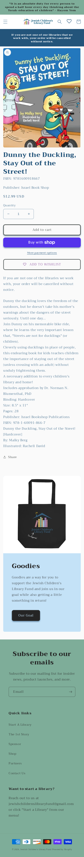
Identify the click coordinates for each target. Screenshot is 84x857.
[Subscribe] (70, 692)
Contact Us (17, 773)
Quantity (9, 205)
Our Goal (26, 615)
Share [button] (12, 457)
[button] (5, 21)
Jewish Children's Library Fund (35, 849)
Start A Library (20, 724)
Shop (12, 753)
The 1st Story (19, 734)
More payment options (42, 253)
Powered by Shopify (62, 849)
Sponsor (15, 744)
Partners (15, 763)
